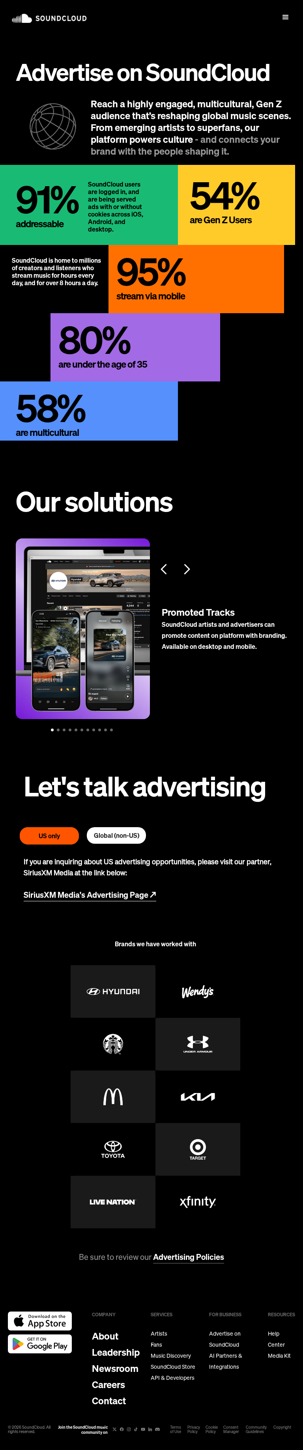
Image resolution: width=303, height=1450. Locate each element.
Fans (156, 1344)
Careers (108, 1384)
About (105, 1336)
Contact (109, 1400)
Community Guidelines (256, 1429)
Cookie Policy (212, 1429)
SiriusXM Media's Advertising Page (90, 895)
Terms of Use (175, 1429)
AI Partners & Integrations (225, 1361)
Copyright (282, 1427)
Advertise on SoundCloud (225, 1339)
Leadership (116, 1352)
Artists (159, 1333)
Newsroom (115, 1368)
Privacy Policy (193, 1429)
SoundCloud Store (173, 1366)
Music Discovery (171, 1355)
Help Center (276, 1339)
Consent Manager (231, 1429)
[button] (285, 17)
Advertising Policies (188, 1257)
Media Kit (279, 1355)
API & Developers (173, 1377)
